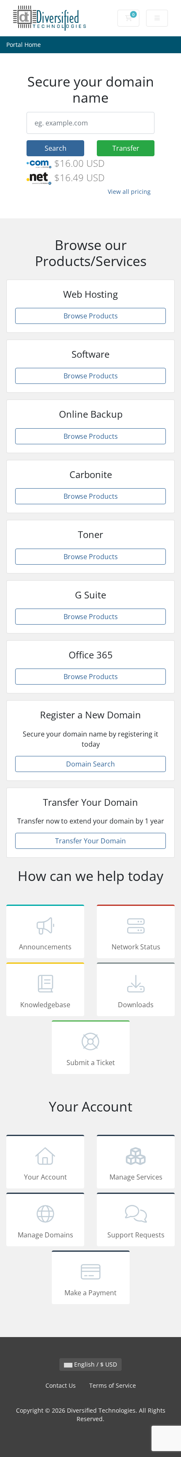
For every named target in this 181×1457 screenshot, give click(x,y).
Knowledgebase (45, 1004)
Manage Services (135, 1177)
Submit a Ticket (91, 1062)
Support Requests (136, 1235)
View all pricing (129, 192)
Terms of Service (112, 1385)
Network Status (136, 946)
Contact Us (60, 1385)
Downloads (136, 1004)
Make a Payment (90, 1292)
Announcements (45, 946)
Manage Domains (45, 1235)
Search (56, 148)
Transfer (125, 148)
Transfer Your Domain (90, 840)
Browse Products (91, 316)
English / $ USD (94, 1364)
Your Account (45, 1177)
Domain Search (90, 764)
